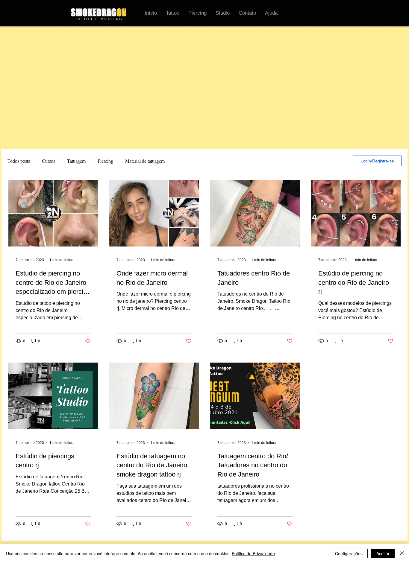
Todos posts (18, 161)
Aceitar (383, 553)
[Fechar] (401, 553)
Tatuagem (76, 161)
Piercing (105, 161)
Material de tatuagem (145, 161)
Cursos (48, 161)
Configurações (349, 553)
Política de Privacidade (253, 553)
